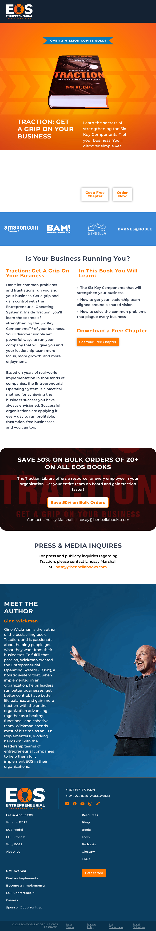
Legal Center (70, 926)
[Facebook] (75, 804)
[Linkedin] (67, 804)
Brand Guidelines (139, 926)
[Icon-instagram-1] (90, 804)
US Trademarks (116, 926)
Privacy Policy (91, 926)
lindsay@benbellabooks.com (80, 567)
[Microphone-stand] (98, 804)
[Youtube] (82, 804)
